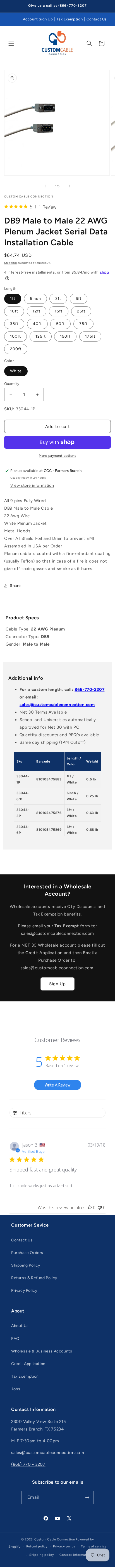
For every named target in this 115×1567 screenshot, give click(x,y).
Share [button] (15, 585)
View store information (32, 485)
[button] (11, 43)
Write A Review (57, 1085)
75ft (83, 323)
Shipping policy (41, 1555)
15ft (59, 311)
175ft (90, 336)
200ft (15, 349)
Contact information (75, 1555)
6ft (79, 298)
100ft (15, 336)
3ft (58, 298)
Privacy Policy (24, 1290)
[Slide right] (70, 186)
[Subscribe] (87, 1497)
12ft (36, 311)
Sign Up (57, 983)
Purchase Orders (27, 1252)
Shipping (10, 263)
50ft (60, 323)
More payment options (57, 456)
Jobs (15, 1389)
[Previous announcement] (10, 6)
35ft (14, 323)
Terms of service (94, 1546)
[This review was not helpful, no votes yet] (100, 1207)
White (16, 371)
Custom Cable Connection (54, 1539)
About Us (20, 1325)
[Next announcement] (105, 6)
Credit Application (44, 952)
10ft (14, 311)
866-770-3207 (89, 689)
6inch (35, 298)
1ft (12, 298)
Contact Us (97, 19)
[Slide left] (45, 186)
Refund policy (37, 1546)
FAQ (15, 1338)
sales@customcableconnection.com (57, 704)
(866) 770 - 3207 (28, 1464)
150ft (65, 336)
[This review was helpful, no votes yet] (90, 1207)
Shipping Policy (25, 1265)
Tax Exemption (70, 19)
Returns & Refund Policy (34, 1278)
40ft (37, 323)
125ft (40, 336)
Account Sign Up (38, 19)
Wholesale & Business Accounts (41, 1351)
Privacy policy (64, 1546)
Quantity (11, 384)
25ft (81, 311)
